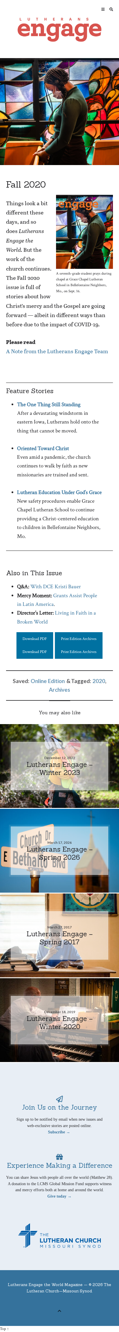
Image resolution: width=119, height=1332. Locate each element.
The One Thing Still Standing (49, 404)
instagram (73, 1301)
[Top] (59, 1310)
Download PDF (35, 638)
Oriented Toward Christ (43, 448)
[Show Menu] (101, 9)
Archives (59, 689)
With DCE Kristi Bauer (55, 586)
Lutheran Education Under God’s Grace (59, 492)
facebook (55, 1301)
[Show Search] (110, 9)
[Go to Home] (59, 30)
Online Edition (48, 681)
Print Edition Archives (78, 638)
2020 (98, 681)
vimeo (64, 1301)
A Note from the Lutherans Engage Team (57, 351)
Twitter (46, 1301)
